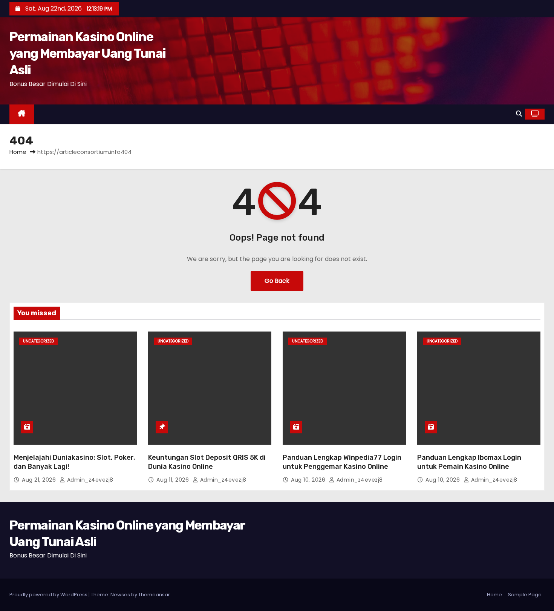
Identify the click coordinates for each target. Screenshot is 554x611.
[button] (519, 113)
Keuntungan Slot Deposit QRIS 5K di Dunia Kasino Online (207, 462)
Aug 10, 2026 (309, 480)
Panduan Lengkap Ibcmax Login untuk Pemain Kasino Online (469, 462)
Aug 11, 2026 (173, 480)
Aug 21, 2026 (40, 480)
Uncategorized (38, 341)
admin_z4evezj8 (89, 480)
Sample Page (525, 594)
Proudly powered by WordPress (49, 594)
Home (17, 152)
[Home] (21, 114)
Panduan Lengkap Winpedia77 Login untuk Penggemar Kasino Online (342, 462)
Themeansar (154, 594)
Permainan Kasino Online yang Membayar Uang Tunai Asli (87, 53)
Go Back (277, 280)
